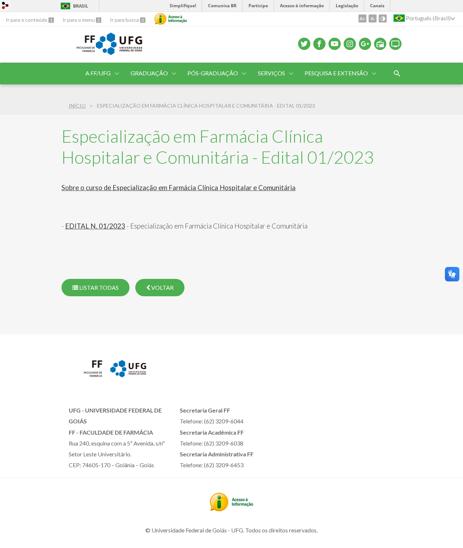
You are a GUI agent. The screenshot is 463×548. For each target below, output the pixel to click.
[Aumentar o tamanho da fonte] (362, 18)
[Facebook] (319, 44)
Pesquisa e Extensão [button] (336, 73)
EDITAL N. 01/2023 (95, 226)
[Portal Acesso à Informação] (231, 509)
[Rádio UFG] (380, 44)
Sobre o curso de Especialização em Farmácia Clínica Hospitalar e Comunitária (178, 188)
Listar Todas (98, 287)
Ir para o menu (79, 20)
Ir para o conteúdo (27, 20)
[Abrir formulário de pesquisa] (397, 73)
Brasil (80, 6)
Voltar (162, 287)
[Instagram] (350, 44)
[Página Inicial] (78, 54)
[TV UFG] (395, 44)
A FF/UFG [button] (98, 73)
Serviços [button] (271, 73)
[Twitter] (304, 44)
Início (77, 106)
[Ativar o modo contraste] (383, 18)
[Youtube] (334, 44)
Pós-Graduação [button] (212, 73)
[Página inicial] (86, 379)
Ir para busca (125, 20)
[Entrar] (5, 6)
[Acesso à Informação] (170, 19)
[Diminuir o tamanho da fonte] (373, 18)
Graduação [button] (149, 73)
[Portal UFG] (119, 53)
